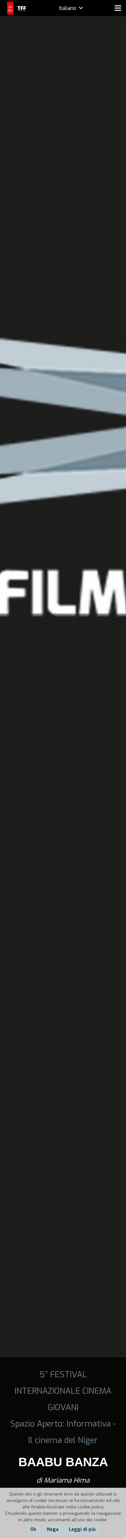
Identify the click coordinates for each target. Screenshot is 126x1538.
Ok (33, 1529)
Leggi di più (82, 1529)
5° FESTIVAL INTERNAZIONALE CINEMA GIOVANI (63, 1391)
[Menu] (118, 8)
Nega (52, 1529)
